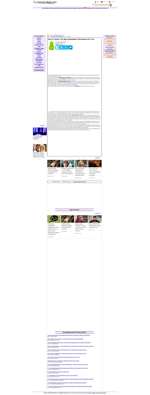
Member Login (90, 8)
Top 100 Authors (45, 8)
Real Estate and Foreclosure (39, 60)
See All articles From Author (79, 181)
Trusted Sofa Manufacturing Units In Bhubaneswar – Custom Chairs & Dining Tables (68, 364)
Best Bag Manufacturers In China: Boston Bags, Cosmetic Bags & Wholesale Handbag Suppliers (71, 346)
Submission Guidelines (72, 8)
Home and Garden (39, 44)
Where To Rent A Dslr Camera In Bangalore (59, 371)
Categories (63, 8)
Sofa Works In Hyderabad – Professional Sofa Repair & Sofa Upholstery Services (67, 353)
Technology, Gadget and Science (39, 49)
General (39, 39)
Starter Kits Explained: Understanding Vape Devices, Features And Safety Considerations (69, 335)
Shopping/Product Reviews (39, 53)
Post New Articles (99, 8)
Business (39, 38)
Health (39, 41)
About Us (105, 1)
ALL (48, 36)
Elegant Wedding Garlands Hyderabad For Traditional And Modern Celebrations (68, 382)
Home (98, 1)
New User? (109, 49)
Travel (39, 46)
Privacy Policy (91, 393)
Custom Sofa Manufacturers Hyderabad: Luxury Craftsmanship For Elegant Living (67, 349)
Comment (57, 44)
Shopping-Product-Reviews (57, 36)
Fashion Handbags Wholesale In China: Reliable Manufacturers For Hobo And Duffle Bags (69, 342)
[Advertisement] (75, 21)
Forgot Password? (110, 47)
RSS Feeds (80, 8)
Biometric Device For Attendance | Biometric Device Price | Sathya (63, 360)
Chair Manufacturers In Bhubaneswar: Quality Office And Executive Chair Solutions (68, 368)
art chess (77, 86)
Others (39, 56)
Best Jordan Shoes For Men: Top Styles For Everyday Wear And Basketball (65, 339)
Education (39, 43)
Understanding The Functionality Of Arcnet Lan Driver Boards (63, 375)
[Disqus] (74, 262)
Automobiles (39, 57)
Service (39, 51)
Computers (39, 62)
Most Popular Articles (55, 8)
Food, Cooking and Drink (39, 65)
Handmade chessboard (65, 77)
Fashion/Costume (39, 67)
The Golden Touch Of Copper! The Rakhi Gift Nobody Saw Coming (64, 357)
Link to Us (105, 8)
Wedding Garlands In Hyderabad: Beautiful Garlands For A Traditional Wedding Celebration (70, 386)
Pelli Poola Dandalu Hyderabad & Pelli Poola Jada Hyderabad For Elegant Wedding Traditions (71, 379)
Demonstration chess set (64, 81)
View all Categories (39, 70)
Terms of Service (102, 393)
